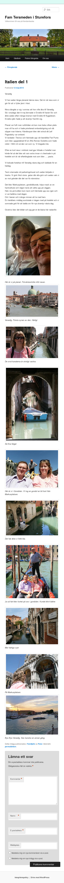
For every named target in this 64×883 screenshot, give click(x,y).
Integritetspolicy (21, 877)
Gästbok (17, 58)
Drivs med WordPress (40, 877)
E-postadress (17, 830)
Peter (40, 744)
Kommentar (16, 779)
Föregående (11, 67)
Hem (7, 58)
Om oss (46, 58)
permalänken (10, 746)
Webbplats (14, 845)
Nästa (55, 67)
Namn (14, 815)
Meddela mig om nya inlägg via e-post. (27, 858)
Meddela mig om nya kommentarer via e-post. (30, 853)
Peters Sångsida (31, 58)
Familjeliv (31, 744)
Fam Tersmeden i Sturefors (28, 17)
